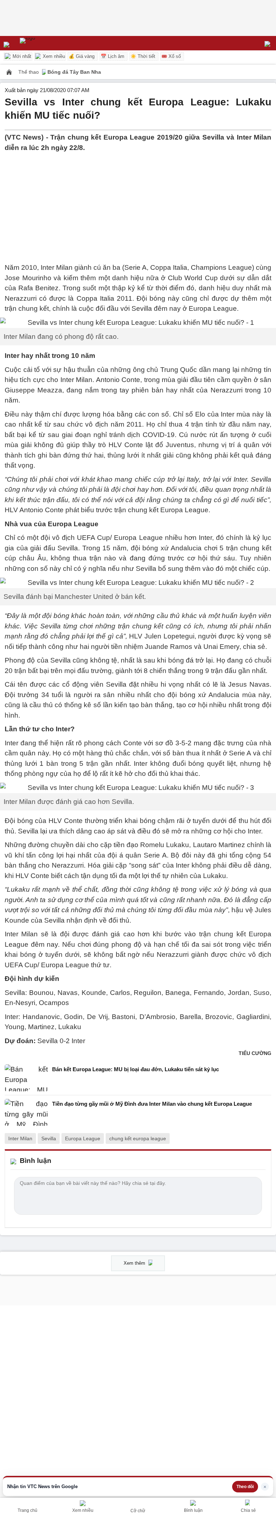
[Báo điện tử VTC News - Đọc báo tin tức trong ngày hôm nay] (44, 43)
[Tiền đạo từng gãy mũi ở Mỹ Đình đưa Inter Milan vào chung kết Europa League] (26, 1112)
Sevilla (48, 1138)
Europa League (82, 1138)
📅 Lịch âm (112, 56)
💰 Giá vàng (82, 56)
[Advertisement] (138, 203)
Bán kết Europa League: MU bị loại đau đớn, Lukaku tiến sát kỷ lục (135, 1069)
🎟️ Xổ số (171, 56)
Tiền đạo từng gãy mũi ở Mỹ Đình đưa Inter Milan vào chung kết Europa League (152, 1104)
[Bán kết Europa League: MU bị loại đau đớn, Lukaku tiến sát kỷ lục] (26, 1077)
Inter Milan (20, 1138)
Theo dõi (245, 1486)
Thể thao (29, 72)
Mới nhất (21, 56)
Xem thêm (135, 1263)
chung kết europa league (137, 1138)
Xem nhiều (53, 56)
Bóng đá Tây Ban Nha (74, 72)
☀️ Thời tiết (142, 56)
